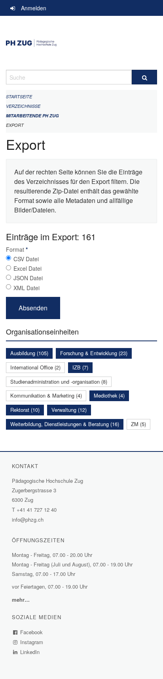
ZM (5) (138, 424)
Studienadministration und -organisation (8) (58, 381)
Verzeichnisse (23, 106)
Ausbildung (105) (29, 353)
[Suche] (144, 77)
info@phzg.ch (28, 519)
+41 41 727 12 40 (37, 509)
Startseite (19, 96)
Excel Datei (27, 268)
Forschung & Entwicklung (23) (93, 353)
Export (15, 125)
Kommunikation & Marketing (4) (46, 395)
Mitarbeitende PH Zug (32, 116)
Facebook (32, 632)
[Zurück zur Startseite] (81, 43)
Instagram (32, 642)
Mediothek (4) (109, 395)
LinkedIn (30, 652)
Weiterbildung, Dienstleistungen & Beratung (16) (64, 424)
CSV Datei (26, 259)
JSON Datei (28, 278)
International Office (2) (35, 367)
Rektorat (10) (25, 409)
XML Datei (26, 288)
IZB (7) (80, 367)
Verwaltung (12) (69, 409)
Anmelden (33, 8)
